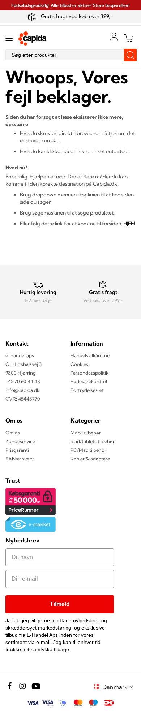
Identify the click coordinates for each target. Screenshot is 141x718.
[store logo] (32, 38)
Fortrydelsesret (87, 390)
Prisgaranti (17, 450)
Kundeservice (20, 441)
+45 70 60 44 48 (22, 381)
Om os (12, 433)
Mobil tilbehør (85, 433)
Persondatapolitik (89, 373)
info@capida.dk (22, 390)
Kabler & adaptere (90, 459)
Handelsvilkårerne (90, 355)
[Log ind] (114, 36)
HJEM (129, 223)
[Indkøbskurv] (128, 38)
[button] (119, 686)
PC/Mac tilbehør (88, 450)
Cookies (79, 364)
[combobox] (70, 54)
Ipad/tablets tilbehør (92, 441)
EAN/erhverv (19, 459)
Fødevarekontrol (88, 381)
